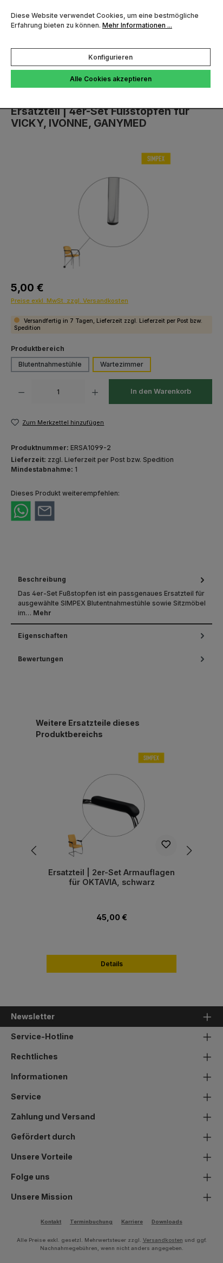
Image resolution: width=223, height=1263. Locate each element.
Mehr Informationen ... (137, 25)
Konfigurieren (110, 57)
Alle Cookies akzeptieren (111, 79)
